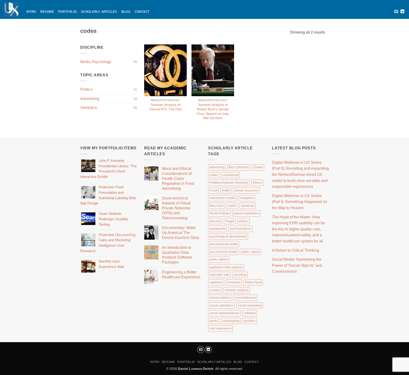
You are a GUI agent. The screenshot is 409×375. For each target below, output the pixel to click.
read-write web (219, 274)
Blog (125, 11)
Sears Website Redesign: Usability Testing (114, 218)
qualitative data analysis (226, 267)
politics (243, 221)
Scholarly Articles (99, 11)
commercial (230, 175)
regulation (216, 282)
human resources (246, 190)
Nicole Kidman (219, 213)
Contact (142, 11)
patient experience (246, 213)
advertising (216, 167)
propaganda (217, 228)
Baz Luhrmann (239, 167)
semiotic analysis (237, 290)
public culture (250, 252)
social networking (250, 305)
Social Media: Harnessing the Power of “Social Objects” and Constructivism (297, 265)
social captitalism (221, 305)
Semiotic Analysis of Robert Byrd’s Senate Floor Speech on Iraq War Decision (213, 111)
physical (215, 221)
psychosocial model (223, 252)
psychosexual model (223, 244)
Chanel (258, 167)
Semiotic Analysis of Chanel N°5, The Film (165, 107)
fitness (257, 182)
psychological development (228, 236)
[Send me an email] (396, 11)
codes (213, 175)
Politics (86, 89)
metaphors (246, 198)
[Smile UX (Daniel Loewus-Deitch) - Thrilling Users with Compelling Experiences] (11, 9)
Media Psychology (95, 62)
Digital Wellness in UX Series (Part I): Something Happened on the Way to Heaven (299, 202)
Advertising (89, 99)
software (250, 313)
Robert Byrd (253, 282)
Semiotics (88, 108)
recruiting (240, 274)
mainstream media (222, 198)
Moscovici (216, 205)
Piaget (229, 221)
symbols (249, 321)
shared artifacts (220, 297)
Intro (31, 11)
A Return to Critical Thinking (295, 250)
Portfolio (67, 11)
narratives (247, 205)
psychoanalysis (240, 228)
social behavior (245, 297)
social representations (224, 313)
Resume (47, 11)
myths (232, 205)
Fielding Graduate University (228, 182)
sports (213, 321)
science (214, 290)
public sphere (218, 259)
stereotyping (230, 321)
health (226, 190)
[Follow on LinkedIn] (402, 11)
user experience (220, 328)
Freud (213, 190)
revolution (233, 282)
